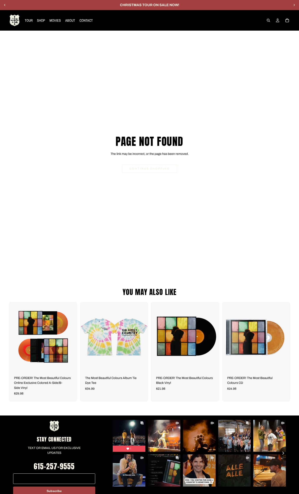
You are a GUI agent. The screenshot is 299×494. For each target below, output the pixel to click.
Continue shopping (149, 168)
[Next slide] (294, 5)
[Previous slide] (5, 5)
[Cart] (287, 20)
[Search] (268, 20)
